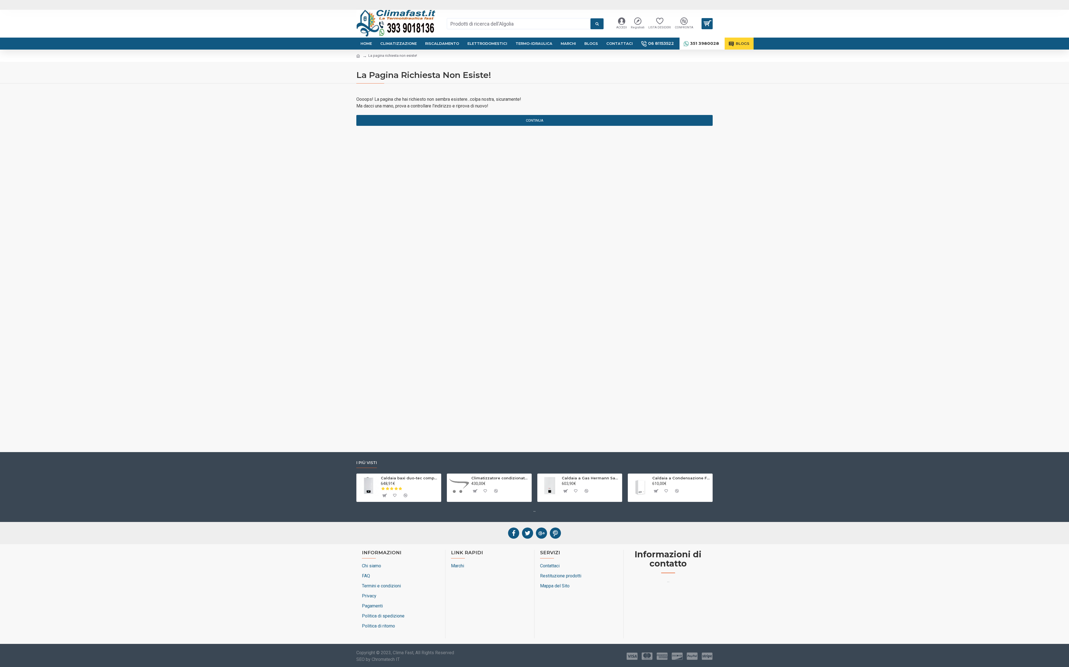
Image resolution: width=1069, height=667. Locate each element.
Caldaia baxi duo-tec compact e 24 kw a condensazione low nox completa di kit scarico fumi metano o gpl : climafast (410, 478)
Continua (534, 120)
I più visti (366, 462)
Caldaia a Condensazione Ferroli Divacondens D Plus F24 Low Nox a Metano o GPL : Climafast (681, 478)
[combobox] (518, 23)
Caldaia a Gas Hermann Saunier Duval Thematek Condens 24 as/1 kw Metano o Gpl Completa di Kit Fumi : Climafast (591, 478)
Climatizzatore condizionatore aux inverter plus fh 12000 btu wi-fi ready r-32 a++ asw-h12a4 (500, 478)
